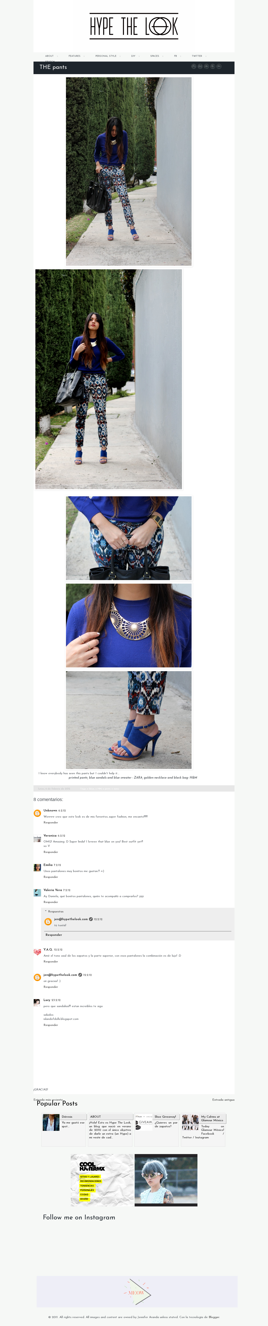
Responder (51, 822)
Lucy (47, 1000)
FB (175, 56)
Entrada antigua (223, 1100)
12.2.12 (98, 919)
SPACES (154, 56)
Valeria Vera (53, 890)
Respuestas (55, 911)
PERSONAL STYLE (105, 56)
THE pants (53, 67)
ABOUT (49, 56)
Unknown (50, 810)
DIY (133, 56)
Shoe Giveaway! (165, 1116)
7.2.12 (57, 865)
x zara (115, 789)
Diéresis (67, 1116)
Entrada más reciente (48, 1100)
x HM (98, 789)
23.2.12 (56, 1000)
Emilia (48, 865)
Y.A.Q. (48, 949)
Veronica (50, 835)
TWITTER (197, 56)
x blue (90, 789)
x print (106, 789)
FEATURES (74, 56)
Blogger (214, 1317)
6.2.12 (62, 810)
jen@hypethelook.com (71, 919)
